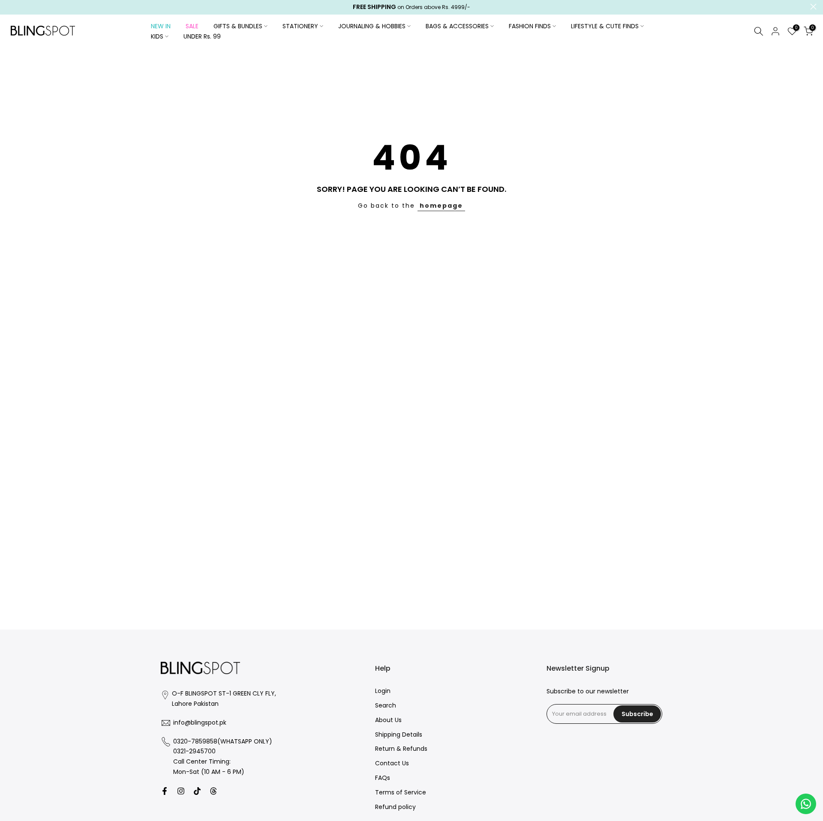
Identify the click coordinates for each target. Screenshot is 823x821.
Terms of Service (400, 792)
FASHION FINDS (530, 26)
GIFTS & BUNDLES (237, 26)
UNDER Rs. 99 (202, 36)
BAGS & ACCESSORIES (457, 26)
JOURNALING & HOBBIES (371, 26)
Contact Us (392, 763)
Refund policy (395, 807)
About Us (388, 720)
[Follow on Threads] (213, 791)
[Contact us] (806, 804)
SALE (192, 26)
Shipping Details (398, 735)
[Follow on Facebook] (164, 791)
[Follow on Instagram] (181, 791)
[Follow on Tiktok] (197, 791)
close (9, 6)
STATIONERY (300, 26)
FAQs (382, 778)
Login (382, 691)
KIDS (157, 36)
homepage (441, 205)
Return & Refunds (401, 749)
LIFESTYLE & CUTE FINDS (605, 26)
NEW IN (161, 26)
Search (385, 706)
